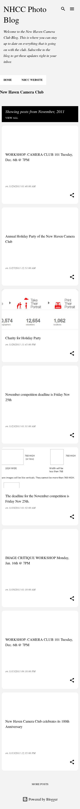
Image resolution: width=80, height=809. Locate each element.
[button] (72, 196)
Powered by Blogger (43, 799)
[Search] (63, 9)
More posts (40, 784)
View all (11, 117)
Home (8, 80)
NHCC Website (32, 80)
